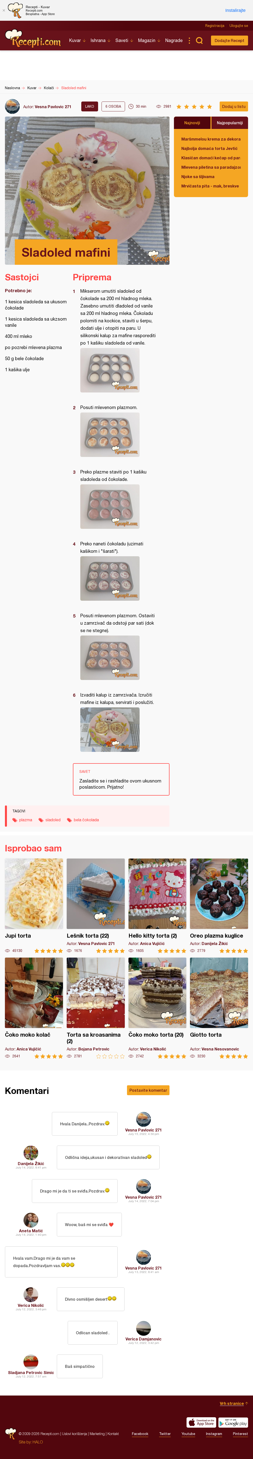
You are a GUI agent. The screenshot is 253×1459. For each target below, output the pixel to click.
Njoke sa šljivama (197, 176)
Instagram (214, 1434)
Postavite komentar (148, 1090)
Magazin (146, 40)
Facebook (140, 1434)
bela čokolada (86, 820)
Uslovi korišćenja (74, 1434)
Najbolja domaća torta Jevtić (209, 148)
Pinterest (240, 1434)
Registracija (214, 26)
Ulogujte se (239, 26)
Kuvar (75, 40)
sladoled (53, 820)
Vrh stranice (232, 1403)
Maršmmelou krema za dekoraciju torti (211, 139)
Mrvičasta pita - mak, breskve (210, 186)
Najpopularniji (230, 122)
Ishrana (98, 40)
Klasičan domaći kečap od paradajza (211, 157)
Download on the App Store (201, 1422)
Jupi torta (34, 906)
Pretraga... (199, 40)
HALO (38, 1442)
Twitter (165, 1434)
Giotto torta (219, 1008)
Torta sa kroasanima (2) (96, 1008)
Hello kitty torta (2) (157, 906)
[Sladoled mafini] (118, 370)
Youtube (188, 1434)
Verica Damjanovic (144, 1338)
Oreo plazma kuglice (219, 906)
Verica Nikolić (31, 1305)
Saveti (121, 40)
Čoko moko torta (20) (157, 1008)
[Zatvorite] (3, 10)
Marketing (97, 1434)
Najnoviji (192, 122)
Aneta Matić (31, 1230)
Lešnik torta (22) (96, 906)
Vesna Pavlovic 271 (53, 106)
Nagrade (174, 40)
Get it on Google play (233, 1422)
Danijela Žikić (31, 1163)
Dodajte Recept (229, 40)
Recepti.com (33, 38)
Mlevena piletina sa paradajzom (211, 167)
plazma (25, 820)
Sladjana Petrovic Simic (31, 1372)
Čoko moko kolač (34, 1008)
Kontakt (113, 1434)
